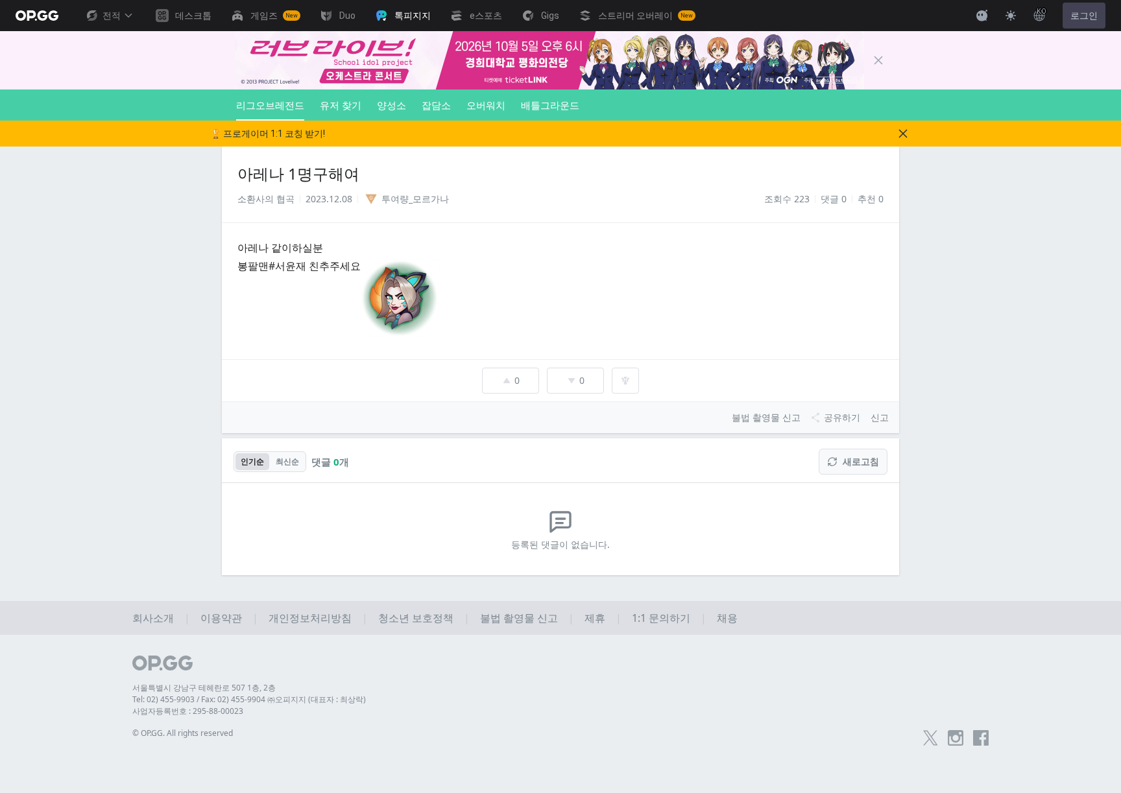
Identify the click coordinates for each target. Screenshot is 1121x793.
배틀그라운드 (550, 105)
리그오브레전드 (270, 105)
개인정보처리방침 (310, 618)
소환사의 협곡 (266, 199)
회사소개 (153, 617)
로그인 (1084, 15)
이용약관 (221, 618)
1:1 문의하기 (661, 618)
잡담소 (436, 105)
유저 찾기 (340, 105)
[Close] (878, 60)
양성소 (391, 105)
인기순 (252, 461)
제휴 (595, 617)
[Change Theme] (1011, 16)
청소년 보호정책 (415, 618)
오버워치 (485, 105)
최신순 (287, 461)
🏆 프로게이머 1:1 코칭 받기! (267, 133)
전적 (111, 15)
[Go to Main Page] (37, 15)
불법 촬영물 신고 (519, 618)
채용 (727, 617)
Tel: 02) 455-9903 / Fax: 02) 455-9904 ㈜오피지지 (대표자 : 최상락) (249, 699)
